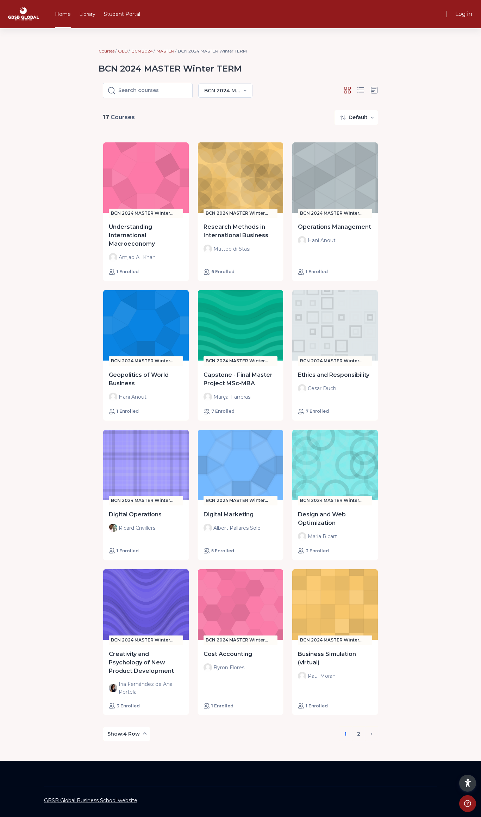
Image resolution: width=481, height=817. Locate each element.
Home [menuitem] (63, 14)
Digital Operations (135, 514)
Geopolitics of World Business (139, 379)
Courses (106, 51)
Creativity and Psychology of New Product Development (141, 662)
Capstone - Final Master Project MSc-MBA (238, 379)
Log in (463, 14)
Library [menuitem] (87, 14)
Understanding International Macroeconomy (132, 235)
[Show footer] (467, 803)
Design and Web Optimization (322, 518)
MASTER (165, 51)
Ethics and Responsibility (333, 374)
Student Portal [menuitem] (122, 14)
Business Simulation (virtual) (327, 658)
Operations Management (334, 226)
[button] (347, 90)
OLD (123, 51)
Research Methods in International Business (236, 231)
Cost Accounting (228, 654)
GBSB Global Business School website (90, 800)
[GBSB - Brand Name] (23, 14)
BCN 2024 (142, 51)
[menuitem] (356, 117)
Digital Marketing (229, 514)
